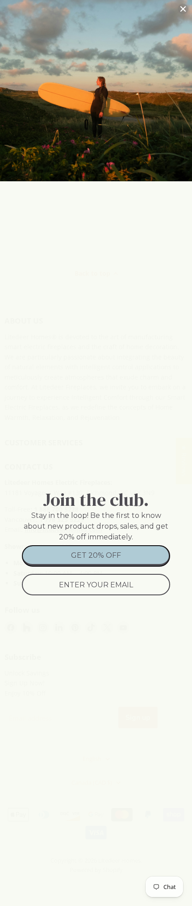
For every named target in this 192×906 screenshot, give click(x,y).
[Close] (183, 9)
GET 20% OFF (96, 555)
